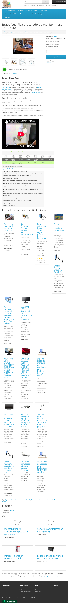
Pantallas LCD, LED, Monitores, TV (40, 14)
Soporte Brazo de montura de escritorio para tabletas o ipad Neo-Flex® (41, 367)
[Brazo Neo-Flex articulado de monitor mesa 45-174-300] (23, 46)
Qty (47, 49)
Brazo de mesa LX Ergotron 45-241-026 (59, 269)
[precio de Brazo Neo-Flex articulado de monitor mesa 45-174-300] (14, 62)
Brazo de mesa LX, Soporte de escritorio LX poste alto (9, 466)
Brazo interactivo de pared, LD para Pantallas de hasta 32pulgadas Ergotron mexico (9, 315)
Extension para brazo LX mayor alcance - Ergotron (25, 465)
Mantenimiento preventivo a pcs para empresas (16, 531)
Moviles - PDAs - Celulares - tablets (13, 14)
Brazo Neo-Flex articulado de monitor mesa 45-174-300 (33, 32)
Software (54, 14)
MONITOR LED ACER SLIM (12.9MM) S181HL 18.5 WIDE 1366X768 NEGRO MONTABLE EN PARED (26, 368)
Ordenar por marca (40, 588)
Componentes (43, 10)
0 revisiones (58, 61)
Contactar (21, 588)
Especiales (38, 591)
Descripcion (7, 73)
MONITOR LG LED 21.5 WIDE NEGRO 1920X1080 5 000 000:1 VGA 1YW (9, 420)
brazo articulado (36, 92)
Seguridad (7, 17)
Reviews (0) (15, 73)
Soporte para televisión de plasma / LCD (59, 228)
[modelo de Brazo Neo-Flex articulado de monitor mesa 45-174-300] (5, 62)
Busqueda (12, 32)
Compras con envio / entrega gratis (14, 10)
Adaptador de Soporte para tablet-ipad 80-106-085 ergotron (42, 466)
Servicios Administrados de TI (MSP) (50, 530)
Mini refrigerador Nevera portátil (13, 557)
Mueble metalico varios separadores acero (50, 557)
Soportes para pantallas (31, 10)
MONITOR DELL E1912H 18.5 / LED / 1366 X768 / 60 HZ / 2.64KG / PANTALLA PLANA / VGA (9, 368)
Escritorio (27, 14)
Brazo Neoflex (6, 87)
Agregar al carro (56, 57)
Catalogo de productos (25, 591)
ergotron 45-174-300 (7, 169)
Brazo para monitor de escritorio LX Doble (9, 227)
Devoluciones (22, 590)
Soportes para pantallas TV (51, 577)
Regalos (37, 590)
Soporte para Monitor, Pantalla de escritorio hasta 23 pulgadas (42, 420)
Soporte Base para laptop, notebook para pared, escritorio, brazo (26, 420)
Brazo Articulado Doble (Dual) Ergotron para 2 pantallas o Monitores (42, 231)
